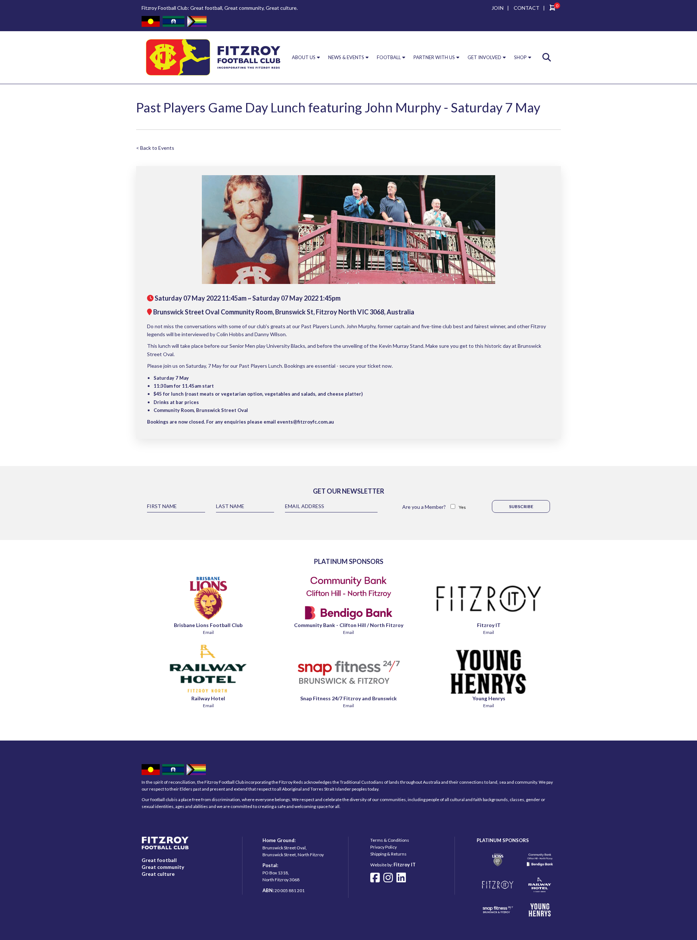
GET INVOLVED (484, 57)
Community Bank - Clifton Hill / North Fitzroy (348, 625)
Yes (462, 507)
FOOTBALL (389, 57)
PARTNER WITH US (434, 57)
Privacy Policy (383, 847)
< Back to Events (155, 148)
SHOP (520, 57)
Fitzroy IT (489, 625)
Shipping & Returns (388, 854)
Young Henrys (488, 698)
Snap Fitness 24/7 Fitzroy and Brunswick (348, 698)
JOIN (498, 8)
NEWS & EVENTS (346, 57)
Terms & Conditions (389, 840)
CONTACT (526, 8)
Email (208, 632)
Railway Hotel (208, 698)
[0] (552, 8)
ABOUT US (303, 57)
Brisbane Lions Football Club (208, 625)
